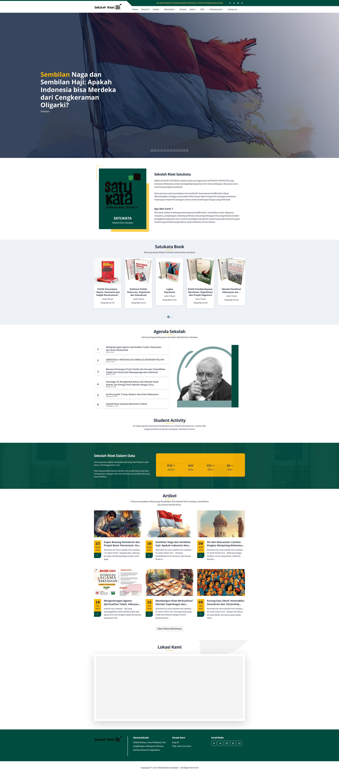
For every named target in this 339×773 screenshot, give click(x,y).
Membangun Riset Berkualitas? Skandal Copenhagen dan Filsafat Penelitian (174, 602)
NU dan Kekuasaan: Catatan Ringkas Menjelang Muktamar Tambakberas (225, 543)
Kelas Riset (169, 9)
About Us (145, 9)
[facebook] (230, 3)
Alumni (183, 9)
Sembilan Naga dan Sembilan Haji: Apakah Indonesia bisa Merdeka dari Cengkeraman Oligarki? (173, 543)
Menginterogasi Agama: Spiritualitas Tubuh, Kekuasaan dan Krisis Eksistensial (133, 348)
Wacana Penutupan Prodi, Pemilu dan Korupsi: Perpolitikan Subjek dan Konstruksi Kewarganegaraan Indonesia (135, 371)
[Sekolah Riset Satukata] (109, 6)
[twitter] (234, 3)
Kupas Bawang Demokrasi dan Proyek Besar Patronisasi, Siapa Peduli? (122, 543)
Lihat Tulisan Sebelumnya (169, 629)
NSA (202, 9)
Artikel (156, 9)
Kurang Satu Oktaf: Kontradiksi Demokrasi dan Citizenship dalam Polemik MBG (225, 602)
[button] (152, 150)
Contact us (232, 9)
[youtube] (242, 3)
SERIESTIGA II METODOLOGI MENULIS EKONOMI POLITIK (135, 359)
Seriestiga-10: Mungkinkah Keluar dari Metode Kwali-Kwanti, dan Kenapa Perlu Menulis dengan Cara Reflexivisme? (132, 383)
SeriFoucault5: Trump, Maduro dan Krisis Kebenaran (132, 394)
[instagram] (238, 3)
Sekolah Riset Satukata (168, 768)
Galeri (192, 9)
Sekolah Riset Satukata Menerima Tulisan (126, 403)
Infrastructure (215, 9)
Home (135, 9)
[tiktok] (233, 743)
